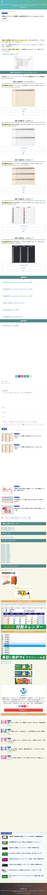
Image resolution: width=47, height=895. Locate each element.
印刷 (9, 383)
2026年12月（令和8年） (6, 557)
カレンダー (6, 383)
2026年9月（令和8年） (5, 554)
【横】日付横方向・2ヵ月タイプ (23, 61)
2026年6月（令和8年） (5, 550)
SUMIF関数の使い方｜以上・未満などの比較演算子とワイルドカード (25, 842)
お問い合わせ (25, 885)
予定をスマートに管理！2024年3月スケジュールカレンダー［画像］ (18, 517)
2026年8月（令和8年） (5, 552)
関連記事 (17, 66)
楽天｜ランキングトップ (6, 663)
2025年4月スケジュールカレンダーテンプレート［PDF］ (18, 296)
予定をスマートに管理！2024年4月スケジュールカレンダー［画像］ (18, 518)
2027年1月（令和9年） (5, 558)
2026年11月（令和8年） (6, 556)
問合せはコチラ (23, 710)
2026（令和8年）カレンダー (7, 569)
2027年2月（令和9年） (5, 560)
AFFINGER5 (28, 893)
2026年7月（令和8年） (5, 551)
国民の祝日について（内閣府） (11, 325)
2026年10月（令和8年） (6, 555)
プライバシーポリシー (18, 885)
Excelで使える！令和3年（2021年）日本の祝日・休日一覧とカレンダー (25, 853)
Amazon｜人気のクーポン (6, 661)
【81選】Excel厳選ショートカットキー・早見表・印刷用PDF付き (24, 847)
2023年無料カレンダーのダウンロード (13, 316)
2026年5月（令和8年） (5, 549)
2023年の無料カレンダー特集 (11, 309)
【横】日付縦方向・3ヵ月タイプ (23, 65)
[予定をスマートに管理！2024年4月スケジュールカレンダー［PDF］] (25, 376)
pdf (3, 383)
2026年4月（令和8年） (5, 548)
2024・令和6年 (5, 381)
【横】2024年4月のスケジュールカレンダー (24, 59)
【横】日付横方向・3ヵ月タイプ (23, 63)
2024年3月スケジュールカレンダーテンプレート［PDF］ (18, 289)
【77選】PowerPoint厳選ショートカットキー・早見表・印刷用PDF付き (25, 864)
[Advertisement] (23, 30)
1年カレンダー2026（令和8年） (7, 537)
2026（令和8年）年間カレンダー (7, 527)
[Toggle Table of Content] (30, 58)
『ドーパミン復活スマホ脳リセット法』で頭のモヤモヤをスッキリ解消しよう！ (26, 757)
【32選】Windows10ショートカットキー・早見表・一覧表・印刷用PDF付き (26, 858)
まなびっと (23, 7)
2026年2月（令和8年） (5, 545)
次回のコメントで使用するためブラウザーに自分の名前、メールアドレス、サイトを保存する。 (20, 421)
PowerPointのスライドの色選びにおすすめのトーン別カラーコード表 (25, 870)
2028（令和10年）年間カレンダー (8, 529)
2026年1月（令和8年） (5, 544)
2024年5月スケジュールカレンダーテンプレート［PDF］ (18, 282)
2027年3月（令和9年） (5, 561)
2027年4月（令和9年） (5, 562)
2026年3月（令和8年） (5, 546)
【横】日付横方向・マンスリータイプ (24, 60)
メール (4, 412)
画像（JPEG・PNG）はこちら (11, 54)
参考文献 (17, 68)
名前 (3, 407)
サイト (3, 417)
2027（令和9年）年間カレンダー (7, 528)
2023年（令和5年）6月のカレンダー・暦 (13, 302)
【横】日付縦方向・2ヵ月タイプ (23, 64)
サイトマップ (30, 885)
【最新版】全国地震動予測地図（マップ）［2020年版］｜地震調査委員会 (26, 836)
